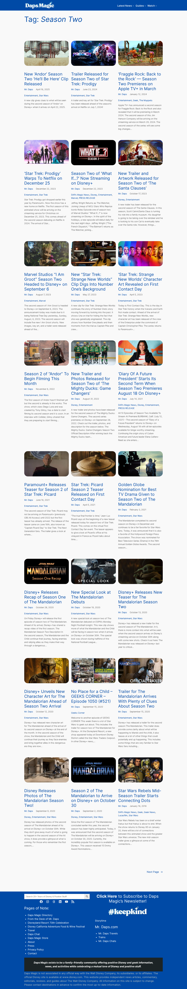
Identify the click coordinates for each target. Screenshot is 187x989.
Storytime (100, 920)
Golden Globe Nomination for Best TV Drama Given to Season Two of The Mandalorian (137, 494)
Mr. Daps (28, 89)
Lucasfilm (123, 815)
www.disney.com (72, 977)
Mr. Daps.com (106, 927)
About (31, 941)
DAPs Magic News (80, 194)
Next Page (155, 871)
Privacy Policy (36, 949)
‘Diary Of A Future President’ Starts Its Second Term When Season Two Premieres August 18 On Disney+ (140, 383)
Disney (94, 194)
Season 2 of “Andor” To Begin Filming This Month (46, 378)
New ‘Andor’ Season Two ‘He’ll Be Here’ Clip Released (46, 79)
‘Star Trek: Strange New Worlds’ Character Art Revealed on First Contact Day (140, 282)
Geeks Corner (78, 713)
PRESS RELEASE (87, 198)
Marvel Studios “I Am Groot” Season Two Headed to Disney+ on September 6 (45, 282)
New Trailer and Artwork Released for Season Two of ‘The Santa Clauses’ (138, 181)
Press (31, 945)
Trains (101, 937)
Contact (32, 953)
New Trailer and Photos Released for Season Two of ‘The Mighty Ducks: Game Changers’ (91, 383)
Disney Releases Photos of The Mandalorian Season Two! (44, 798)
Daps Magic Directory (40, 915)
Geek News (149, 812)
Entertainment (31, 95)
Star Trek (90, 95)
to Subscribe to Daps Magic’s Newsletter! (128, 899)
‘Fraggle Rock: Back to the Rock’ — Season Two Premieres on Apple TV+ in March (139, 81)
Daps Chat (34, 934)
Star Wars (44, 95)
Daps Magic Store (38, 938)
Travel (31, 930)
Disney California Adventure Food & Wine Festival (56, 926)
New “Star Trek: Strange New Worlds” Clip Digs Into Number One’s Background (92, 282)
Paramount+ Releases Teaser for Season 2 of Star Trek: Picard (46, 489)
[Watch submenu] (156, 5)
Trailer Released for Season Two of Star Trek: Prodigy (90, 79)
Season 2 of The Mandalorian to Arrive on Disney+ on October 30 (93, 798)
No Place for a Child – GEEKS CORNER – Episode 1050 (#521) (91, 696)
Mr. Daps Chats (107, 941)
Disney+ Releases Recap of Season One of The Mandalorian (45, 597)
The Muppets (145, 100)
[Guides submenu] (145, 5)
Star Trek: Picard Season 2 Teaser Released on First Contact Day (87, 492)
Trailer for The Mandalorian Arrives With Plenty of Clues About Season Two (137, 699)
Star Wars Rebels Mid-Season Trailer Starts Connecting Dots (139, 795)
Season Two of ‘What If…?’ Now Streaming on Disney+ (91, 178)
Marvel (74, 198)
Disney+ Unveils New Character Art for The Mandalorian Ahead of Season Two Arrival (45, 699)
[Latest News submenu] (133, 5)
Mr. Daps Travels (108, 933)
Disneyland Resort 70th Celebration (48, 922)
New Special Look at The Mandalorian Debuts (91, 597)
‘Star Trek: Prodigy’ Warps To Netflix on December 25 (43, 178)
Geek (135, 100)
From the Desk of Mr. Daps (43, 918)
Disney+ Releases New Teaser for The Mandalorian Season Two (140, 599)
